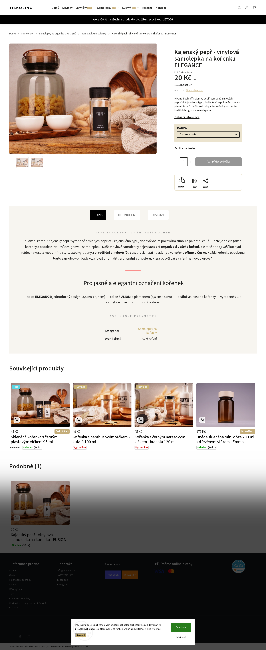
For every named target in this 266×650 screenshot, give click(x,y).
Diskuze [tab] (158, 215)
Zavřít (232, 189)
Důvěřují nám (15, 589)
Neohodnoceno (194, 90)
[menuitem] (56, 8)
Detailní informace (187, 117)
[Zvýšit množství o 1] (190, 162)
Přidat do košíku (221, 162)
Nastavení (81, 635)
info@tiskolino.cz (66, 570)
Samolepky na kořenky (147, 331)
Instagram (62, 584)
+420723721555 (65, 575)
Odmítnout (181, 637)
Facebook (62, 580)
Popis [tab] (98, 215)
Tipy (11, 594)
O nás (12, 575)
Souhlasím (181, 627)
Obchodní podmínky (19, 598)
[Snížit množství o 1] (176, 162)
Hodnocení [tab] (127, 215)
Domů (12, 570)
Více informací (154, 629)
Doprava (13, 584)
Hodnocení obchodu (20, 580)
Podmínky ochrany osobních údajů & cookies (27, 605)
